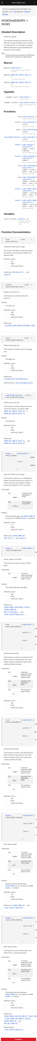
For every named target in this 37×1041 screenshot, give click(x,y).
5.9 (15, 12)
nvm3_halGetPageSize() (14, 614)
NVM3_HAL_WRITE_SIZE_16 (21, 75)
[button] (18, 1039)
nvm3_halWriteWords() (14, 908)
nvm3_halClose (28, 117)
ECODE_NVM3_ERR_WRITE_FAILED (18, 1019)
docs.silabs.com (18, 3)
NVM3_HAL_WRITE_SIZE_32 (21, 82)
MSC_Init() (9, 538)
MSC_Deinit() (19, 272)
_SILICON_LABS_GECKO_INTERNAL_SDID (19, 325)
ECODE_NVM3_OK (29, 516)
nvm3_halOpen (28, 145)
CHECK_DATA (16, 68)
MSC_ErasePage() (11, 612)
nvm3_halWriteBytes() (14, 1030)
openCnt (22, 219)
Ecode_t (18, 145)
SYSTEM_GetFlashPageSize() (16, 379)
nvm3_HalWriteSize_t (28, 102)
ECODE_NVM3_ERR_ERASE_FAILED (17, 607)
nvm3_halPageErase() (24, 383)
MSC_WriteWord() (11, 1023)
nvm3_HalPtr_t (25, 97)
